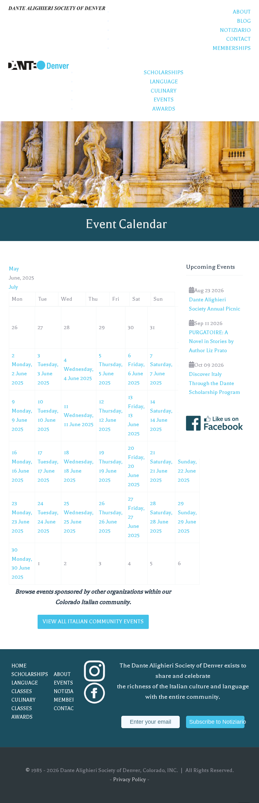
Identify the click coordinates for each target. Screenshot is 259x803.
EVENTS (63, 683)
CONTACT (65, 708)
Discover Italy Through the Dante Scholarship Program (214, 383)
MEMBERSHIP (68, 700)
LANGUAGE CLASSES (24, 687)
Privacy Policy (129, 779)
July (13, 287)
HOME (19, 666)
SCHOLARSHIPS (26, 674)
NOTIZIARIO (68, 691)
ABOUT (62, 674)
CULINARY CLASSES (23, 704)
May (14, 269)
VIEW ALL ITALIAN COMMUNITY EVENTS (93, 622)
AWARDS (22, 717)
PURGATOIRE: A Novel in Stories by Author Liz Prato (211, 341)
